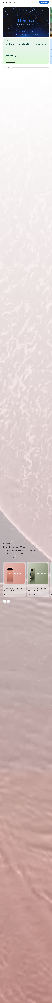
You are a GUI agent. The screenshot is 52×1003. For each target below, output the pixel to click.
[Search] (33, 2)
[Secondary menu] (36, 2)
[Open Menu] (3, 2)
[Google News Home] (11, 2)
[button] (44, 2)
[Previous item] (4, 67)
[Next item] (8, 67)
